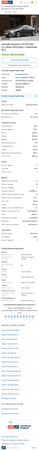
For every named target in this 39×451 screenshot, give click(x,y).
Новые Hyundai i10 (9, 353)
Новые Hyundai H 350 (10, 348)
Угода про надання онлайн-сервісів (15, 440)
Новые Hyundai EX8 (9, 339)
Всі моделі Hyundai (9, 398)
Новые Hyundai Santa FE (11, 376)
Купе (17, 77)
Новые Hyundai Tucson (10, 389)
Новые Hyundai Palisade (11, 371)
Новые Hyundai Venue (10, 394)
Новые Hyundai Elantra (10, 330)
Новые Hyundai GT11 (10, 344)
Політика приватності (10, 437)
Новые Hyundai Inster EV (11, 357)
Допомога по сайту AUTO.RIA (13, 444)
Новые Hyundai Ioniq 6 (10, 362)
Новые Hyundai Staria (10, 385)
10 (33, 319)
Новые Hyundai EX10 (10, 335)
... (2, 12)
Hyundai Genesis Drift (10, 409)
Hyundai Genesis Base (10, 413)
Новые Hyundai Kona (10, 366)
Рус (36, 447)
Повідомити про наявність (19, 65)
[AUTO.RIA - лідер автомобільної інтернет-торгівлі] (7, 2)
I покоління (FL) (21, 74)
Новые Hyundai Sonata (10, 380)
